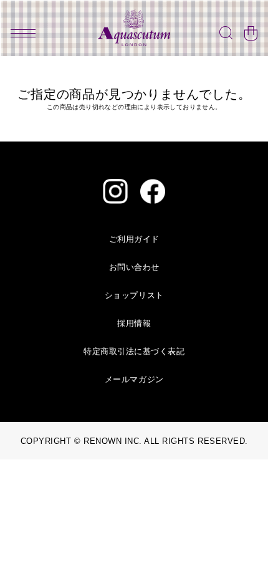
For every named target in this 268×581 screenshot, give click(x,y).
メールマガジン (134, 379)
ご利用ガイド (134, 239)
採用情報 (134, 323)
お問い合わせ (134, 267)
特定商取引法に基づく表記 (134, 351)
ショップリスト (134, 295)
